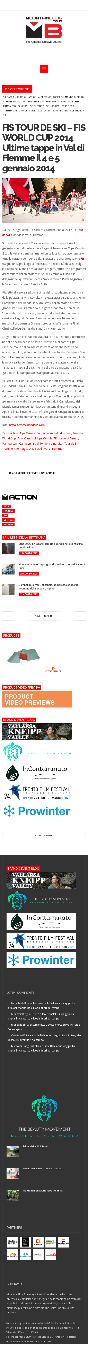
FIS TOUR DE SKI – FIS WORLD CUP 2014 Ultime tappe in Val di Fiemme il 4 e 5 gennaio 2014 (43, 148)
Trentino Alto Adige (15, 110)
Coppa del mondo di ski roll (69, 97)
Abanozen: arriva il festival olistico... (43, 1168)
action (32, 97)
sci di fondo (37, 106)
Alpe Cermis (44, 97)
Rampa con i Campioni (15, 106)
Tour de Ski (67, 106)
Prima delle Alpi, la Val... (36, 1146)
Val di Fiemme (51, 110)
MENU (44, 5)
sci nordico (53, 106)
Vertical (8, 519)
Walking (8, 524)
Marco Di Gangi (20, 1046)
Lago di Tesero (72, 101)
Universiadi (35, 110)
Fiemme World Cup (15, 101)
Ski (61, 110)
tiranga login (18, 1024)
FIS (61, 101)
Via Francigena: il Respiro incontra (43, 1190)
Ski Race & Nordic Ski (15, 97)
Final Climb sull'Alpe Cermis (42, 101)
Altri (7, 506)
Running (9, 510)
